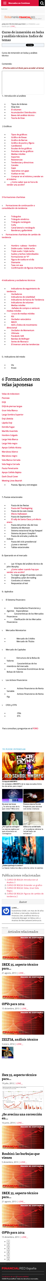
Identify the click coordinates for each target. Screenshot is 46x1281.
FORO (35, 728)
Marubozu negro (9, 456)
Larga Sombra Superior (12, 414)
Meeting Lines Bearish (12, 480)
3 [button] (8, 1248)
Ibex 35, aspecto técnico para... (19, 1076)
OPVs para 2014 (13, 1003)
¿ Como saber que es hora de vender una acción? (22, 183)
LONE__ (13, 26)
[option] (23, 993)
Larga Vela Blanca (10, 439)
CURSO (23, 24)
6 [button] (8, 1259)
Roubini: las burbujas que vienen (21, 1155)
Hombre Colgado (10, 435)
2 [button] (8, 1245)
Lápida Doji (7, 422)
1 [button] (8, 1241)
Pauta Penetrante (10, 468)
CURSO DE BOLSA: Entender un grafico (24, 885)
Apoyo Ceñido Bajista (11, 472)
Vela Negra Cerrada (11, 464)
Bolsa (18, 24)
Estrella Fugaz (8, 427)
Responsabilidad (22, 1277)
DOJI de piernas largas (12, 406)
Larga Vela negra (9, 443)
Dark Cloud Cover (10, 476)
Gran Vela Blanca (10, 410)
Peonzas (6, 398)
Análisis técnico (9, 24)
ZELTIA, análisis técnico (20, 1039)
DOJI (4, 402)
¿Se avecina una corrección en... (22, 1116)
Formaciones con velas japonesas (21, 381)
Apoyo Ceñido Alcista (11, 447)
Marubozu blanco (10, 451)
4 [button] (8, 1252)
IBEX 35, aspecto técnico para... (20, 966)
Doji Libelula (7, 418)
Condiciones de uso (8, 1277)
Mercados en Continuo (19, 3)
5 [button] (8, 1255)
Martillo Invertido (10, 431)
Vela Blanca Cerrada (11, 460)
